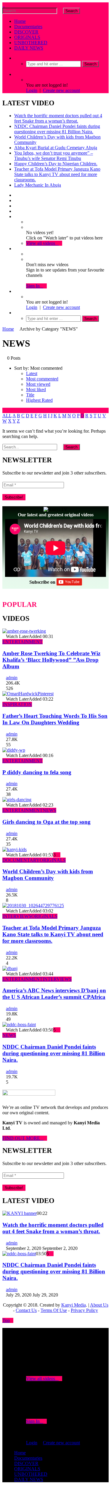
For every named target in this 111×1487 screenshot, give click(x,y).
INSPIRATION (17, 704)
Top (6, 1320)
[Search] (16, 58)
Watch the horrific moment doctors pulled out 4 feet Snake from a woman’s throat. (58, 118)
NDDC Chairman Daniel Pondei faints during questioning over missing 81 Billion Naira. (57, 129)
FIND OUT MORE (23, 1138)
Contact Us (26, 1310)
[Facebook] (16, 195)
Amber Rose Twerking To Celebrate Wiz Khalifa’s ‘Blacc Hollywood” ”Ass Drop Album (51, 659)
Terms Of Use (54, 1310)
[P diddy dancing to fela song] (13, 750)
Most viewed (38, 384)
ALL (7, 415)
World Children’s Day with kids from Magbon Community (47, 874)
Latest (31, 373)
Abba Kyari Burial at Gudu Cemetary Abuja (55, 147)
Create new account (61, 90)
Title (30, 394)
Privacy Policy (84, 1310)
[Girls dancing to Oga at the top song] (16, 799)
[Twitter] (16, 200)
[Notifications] (16, 248)
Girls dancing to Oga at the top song (46, 822)
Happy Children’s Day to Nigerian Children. (55, 163)
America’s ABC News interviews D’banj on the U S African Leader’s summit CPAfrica (54, 993)
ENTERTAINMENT (22, 641)
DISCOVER (26, 31)
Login (31, 90)
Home (20, 21)
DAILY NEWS (28, 47)
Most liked (36, 389)
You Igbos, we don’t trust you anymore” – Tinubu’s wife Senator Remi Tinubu (53, 155)
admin (11, 677)
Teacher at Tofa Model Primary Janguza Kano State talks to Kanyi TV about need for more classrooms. (57, 174)
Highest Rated (39, 400)
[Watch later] (16, 216)
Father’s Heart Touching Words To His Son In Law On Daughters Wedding (54, 719)
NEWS (49, 810)
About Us (99, 1304)
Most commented (42, 378)
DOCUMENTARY (21, 860)
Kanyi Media (73, 1304)
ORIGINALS (27, 37)
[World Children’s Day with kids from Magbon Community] (14, 849)
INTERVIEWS (16, 916)
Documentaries (28, 26)
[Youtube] (16, 205)
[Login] (16, 291)
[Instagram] (16, 211)
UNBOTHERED (30, 42)
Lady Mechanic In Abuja (37, 185)
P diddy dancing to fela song (36, 772)
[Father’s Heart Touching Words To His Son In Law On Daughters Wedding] (28, 693)
